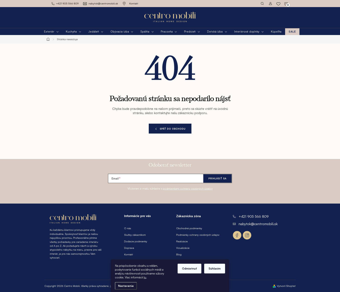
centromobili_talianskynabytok (247, 235)
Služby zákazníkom (135, 234)
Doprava (129, 247)
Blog (179, 254)
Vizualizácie (182, 247)
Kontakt (133, 3)
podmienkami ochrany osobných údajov (188, 188)
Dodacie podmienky (135, 241)
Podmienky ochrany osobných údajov (197, 234)
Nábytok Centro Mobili (237, 235)
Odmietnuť (189, 268)
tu (145, 277)
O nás (127, 228)
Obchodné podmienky (189, 228)
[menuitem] (51, 31)
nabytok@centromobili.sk (258, 224)
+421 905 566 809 (254, 216)
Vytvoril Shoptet (286, 285)
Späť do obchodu (173, 128)
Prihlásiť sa (217, 178)
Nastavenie (126, 286)
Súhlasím (215, 268)
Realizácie (182, 241)
